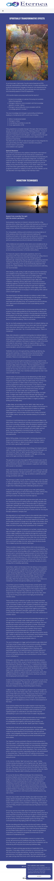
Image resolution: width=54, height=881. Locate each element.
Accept (39, 876)
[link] (27, 4)
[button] (3, 11)
